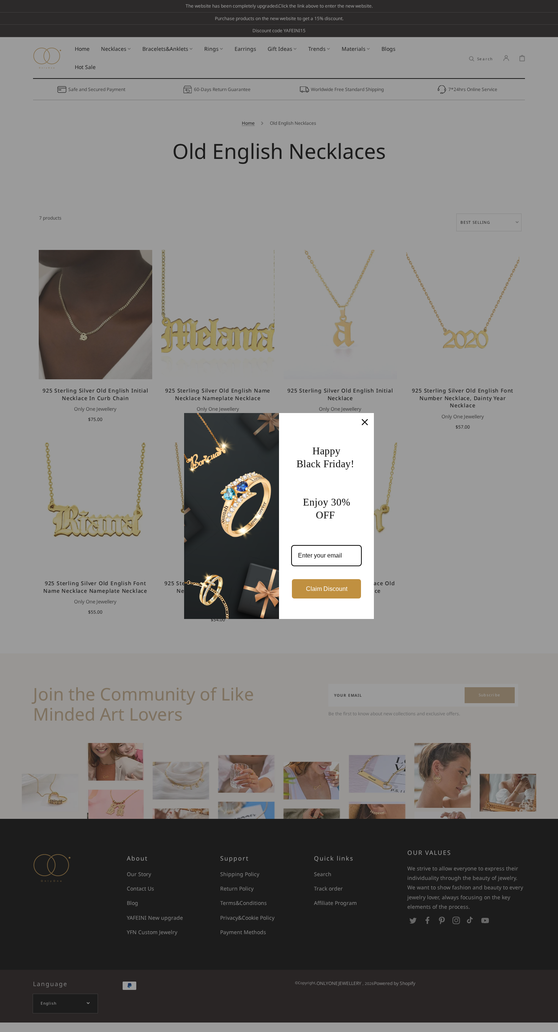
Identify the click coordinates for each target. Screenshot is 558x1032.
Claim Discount (326, 589)
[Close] (365, 422)
